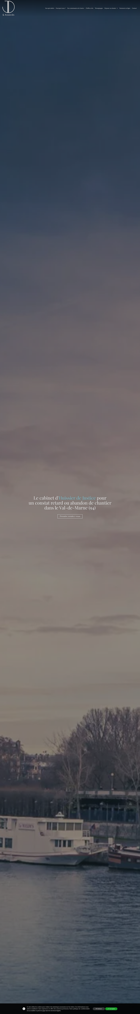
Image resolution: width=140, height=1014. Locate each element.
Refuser (99, 1009)
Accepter (112, 1009)
